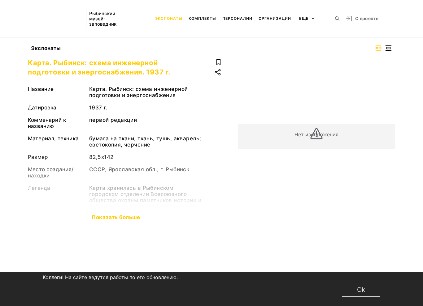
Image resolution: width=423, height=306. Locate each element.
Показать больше (116, 217)
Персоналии (237, 18)
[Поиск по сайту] (337, 19)
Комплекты (202, 18)
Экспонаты (168, 18)
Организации (275, 18)
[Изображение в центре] (388, 48)
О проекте (366, 18)
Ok (361, 289)
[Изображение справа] (378, 48)
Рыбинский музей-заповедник (102, 19)
